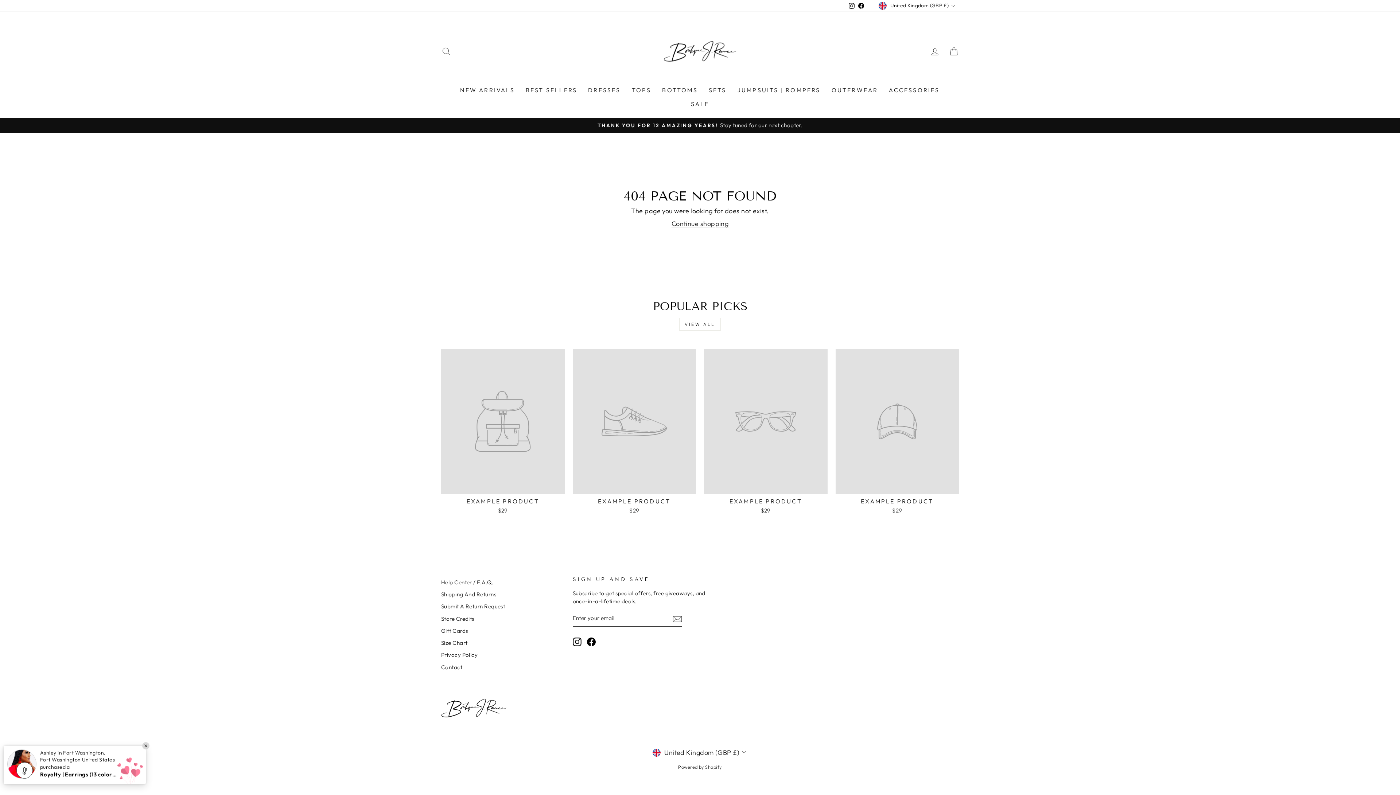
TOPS (642, 90)
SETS (718, 90)
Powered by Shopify (700, 767)
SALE (700, 104)
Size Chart (454, 642)
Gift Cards (454, 630)
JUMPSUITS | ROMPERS (779, 90)
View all (700, 324)
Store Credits (457, 618)
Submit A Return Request (473, 606)
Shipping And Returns (468, 594)
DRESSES (604, 90)
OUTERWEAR (855, 90)
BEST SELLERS (551, 90)
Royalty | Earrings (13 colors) (78, 774)
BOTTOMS (679, 90)
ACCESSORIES (914, 90)
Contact (451, 667)
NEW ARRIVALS (487, 90)
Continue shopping (700, 223)
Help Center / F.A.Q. (467, 582)
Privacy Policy (459, 654)
